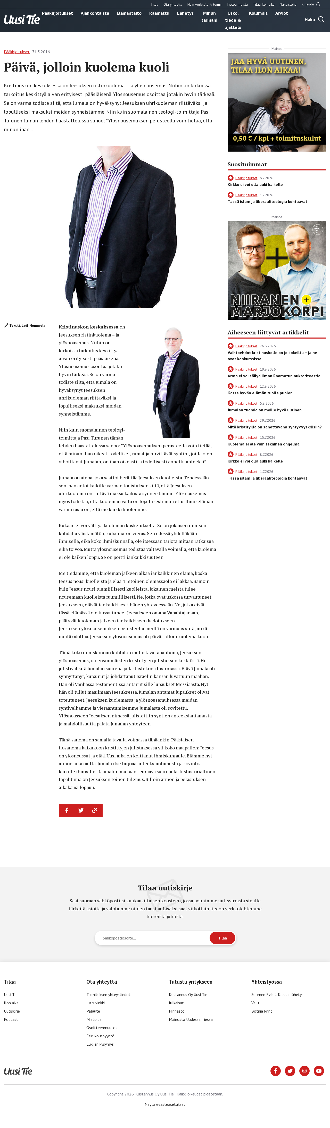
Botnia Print (261, 1011)
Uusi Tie (11, 994)
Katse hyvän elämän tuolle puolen (260, 392)
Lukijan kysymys (100, 1044)
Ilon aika (11, 1002)
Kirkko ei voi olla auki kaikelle (255, 184)
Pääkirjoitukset (57, 13)
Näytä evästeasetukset (165, 1104)
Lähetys (185, 13)
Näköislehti (288, 4)
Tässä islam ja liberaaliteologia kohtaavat (267, 201)
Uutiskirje (12, 1011)
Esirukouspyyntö (100, 1035)
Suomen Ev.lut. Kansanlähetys (277, 994)
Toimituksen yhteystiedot (108, 994)
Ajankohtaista (95, 13)
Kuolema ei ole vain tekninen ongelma (264, 444)
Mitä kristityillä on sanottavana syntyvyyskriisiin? (275, 426)
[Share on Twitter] (81, 810)
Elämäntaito (129, 13)
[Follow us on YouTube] (319, 1070)
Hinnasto (177, 1011)
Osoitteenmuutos (101, 1027)
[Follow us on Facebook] (275, 1070)
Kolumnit (258, 13)
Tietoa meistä (237, 4)
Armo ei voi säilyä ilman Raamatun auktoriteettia (274, 375)
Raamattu (159, 13)
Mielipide (94, 1019)
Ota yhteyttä (172, 4)
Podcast (11, 1019)
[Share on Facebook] (67, 810)
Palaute (93, 1011)
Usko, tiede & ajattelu (233, 20)
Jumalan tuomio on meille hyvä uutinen (265, 409)
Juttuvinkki (95, 1002)
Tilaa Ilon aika (264, 4)
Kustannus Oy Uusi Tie (188, 994)
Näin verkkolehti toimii (204, 4)
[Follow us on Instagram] (304, 1070)
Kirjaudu (308, 4)
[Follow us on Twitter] (290, 1070)
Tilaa (154, 4)
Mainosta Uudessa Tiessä (191, 1019)
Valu (255, 1002)
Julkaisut (176, 1002)
